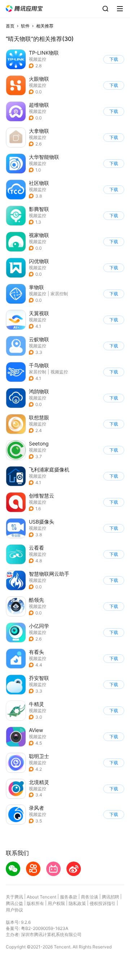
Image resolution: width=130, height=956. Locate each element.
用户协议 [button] (14, 910)
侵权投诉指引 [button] (103, 903)
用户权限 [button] (56, 903)
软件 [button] (25, 26)
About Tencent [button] (41, 897)
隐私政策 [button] (77, 903)
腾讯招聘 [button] (110, 897)
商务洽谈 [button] (89, 897)
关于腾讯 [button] (14, 897)
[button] (24, 8)
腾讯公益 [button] (14, 903)
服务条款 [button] (68, 897)
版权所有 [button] (35, 903)
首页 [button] (10, 26)
